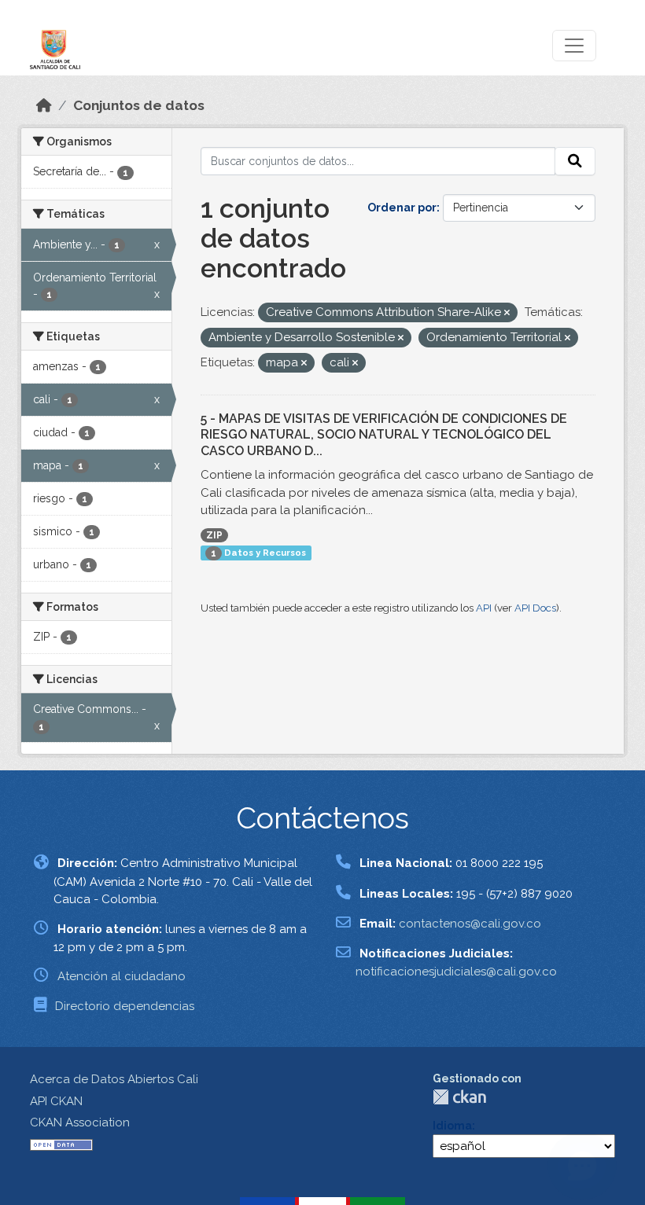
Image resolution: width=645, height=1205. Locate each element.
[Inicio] (44, 105)
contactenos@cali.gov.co (470, 924)
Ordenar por (402, 207)
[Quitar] (507, 313)
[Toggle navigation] (574, 45)
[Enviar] (575, 161)
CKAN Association (80, 1122)
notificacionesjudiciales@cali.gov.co (456, 971)
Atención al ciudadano (121, 976)
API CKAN (56, 1101)
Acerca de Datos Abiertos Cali (114, 1079)
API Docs (535, 608)
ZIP (214, 535)
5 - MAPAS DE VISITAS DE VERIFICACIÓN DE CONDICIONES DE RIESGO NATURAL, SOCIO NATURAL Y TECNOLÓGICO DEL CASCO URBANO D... (384, 435)
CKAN (459, 1097)
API (484, 608)
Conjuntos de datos (139, 105)
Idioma (452, 1125)
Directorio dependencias (124, 1006)
